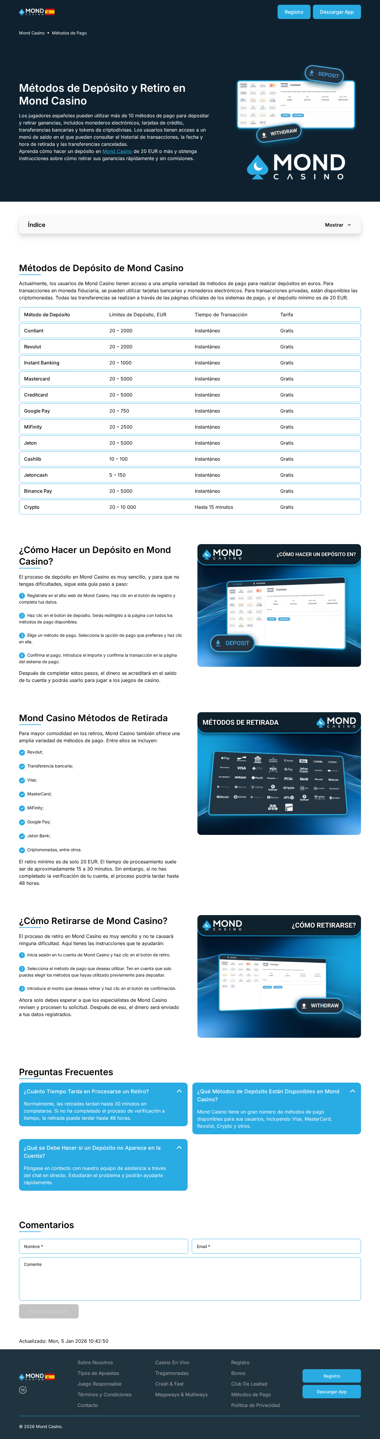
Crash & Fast (169, 1384)
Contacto (87, 1405)
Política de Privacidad (255, 1405)
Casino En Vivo (172, 1362)
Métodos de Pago (251, 1394)
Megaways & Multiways (181, 1394)
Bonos (238, 1373)
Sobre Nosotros (95, 1362)
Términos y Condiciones (104, 1394)
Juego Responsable (99, 1384)
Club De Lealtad (249, 1384)
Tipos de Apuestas (98, 1373)
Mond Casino (32, 32)
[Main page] (37, 12)
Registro (240, 1362)
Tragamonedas (172, 1373)
